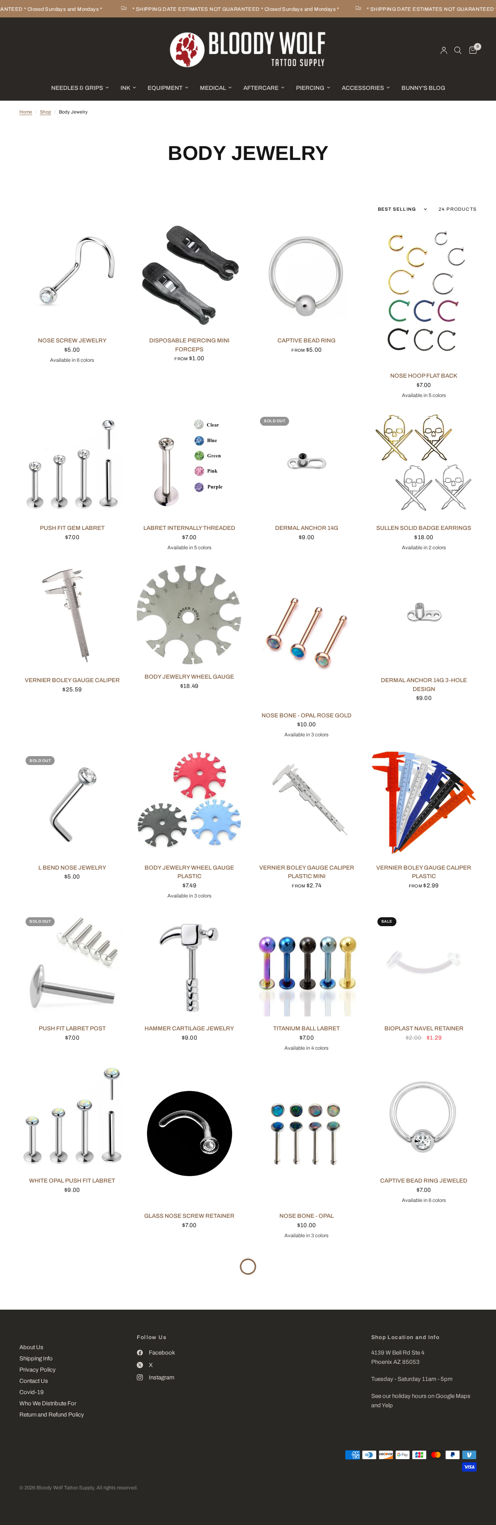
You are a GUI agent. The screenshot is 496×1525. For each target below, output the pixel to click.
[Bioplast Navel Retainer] (424, 964)
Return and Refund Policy (51, 1415)
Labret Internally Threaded (189, 528)
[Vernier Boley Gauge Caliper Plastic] (424, 803)
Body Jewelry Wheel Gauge (189, 677)
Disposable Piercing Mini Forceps (189, 344)
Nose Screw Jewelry (72, 340)
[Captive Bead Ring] (307, 276)
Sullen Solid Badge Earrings (423, 528)
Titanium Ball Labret (306, 1028)
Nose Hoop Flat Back (423, 376)
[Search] (457, 50)
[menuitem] (80, 87)
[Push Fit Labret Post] (72, 964)
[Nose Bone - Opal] (307, 1133)
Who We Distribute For (47, 1403)
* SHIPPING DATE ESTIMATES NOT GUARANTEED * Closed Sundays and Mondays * (223, 9)
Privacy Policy (37, 1370)
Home (25, 112)
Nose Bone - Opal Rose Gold (306, 715)
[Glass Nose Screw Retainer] (190, 1133)
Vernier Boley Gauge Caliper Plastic (423, 872)
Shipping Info (36, 1358)
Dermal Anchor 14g (306, 528)
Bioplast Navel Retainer (423, 1028)
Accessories (363, 88)
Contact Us (33, 1381)
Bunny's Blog (423, 88)
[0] (471, 50)
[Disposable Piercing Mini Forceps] (190, 276)
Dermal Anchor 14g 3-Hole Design (424, 684)
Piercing (310, 88)
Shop (45, 112)
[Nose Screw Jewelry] (72, 276)
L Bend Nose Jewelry (72, 868)
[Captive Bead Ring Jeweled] (424, 1116)
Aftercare (261, 88)
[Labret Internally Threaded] (190, 463)
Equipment (165, 88)
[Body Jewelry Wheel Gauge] (190, 614)
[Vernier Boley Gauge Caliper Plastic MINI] (307, 803)
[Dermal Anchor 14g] (307, 463)
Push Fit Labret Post (72, 1028)
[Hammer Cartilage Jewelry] (190, 964)
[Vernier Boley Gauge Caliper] (72, 616)
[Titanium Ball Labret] (307, 964)
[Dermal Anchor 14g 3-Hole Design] (424, 616)
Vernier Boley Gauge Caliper (72, 680)
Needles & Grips (77, 88)
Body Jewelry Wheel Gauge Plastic (189, 872)
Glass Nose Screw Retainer (189, 1216)
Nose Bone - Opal (306, 1216)
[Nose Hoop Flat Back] (424, 293)
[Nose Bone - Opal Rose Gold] (307, 633)
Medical (213, 88)
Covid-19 (31, 1392)
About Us (31, 1347)
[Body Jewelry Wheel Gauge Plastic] (190, 803)
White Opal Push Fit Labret (72, 1181)
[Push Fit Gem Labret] (72, 463)
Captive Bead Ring (306, 340)
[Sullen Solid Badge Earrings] (424, 463)
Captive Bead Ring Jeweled (423, 1181)
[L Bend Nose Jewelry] (72, 803)
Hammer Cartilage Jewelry (189, 1028)
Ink (125, 88)
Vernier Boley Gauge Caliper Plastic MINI (306, 872)
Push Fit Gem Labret (72, 528)
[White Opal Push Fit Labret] (72, 1116)
